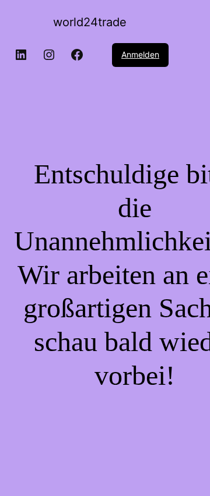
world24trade (90, 22)
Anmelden (140, 54)
